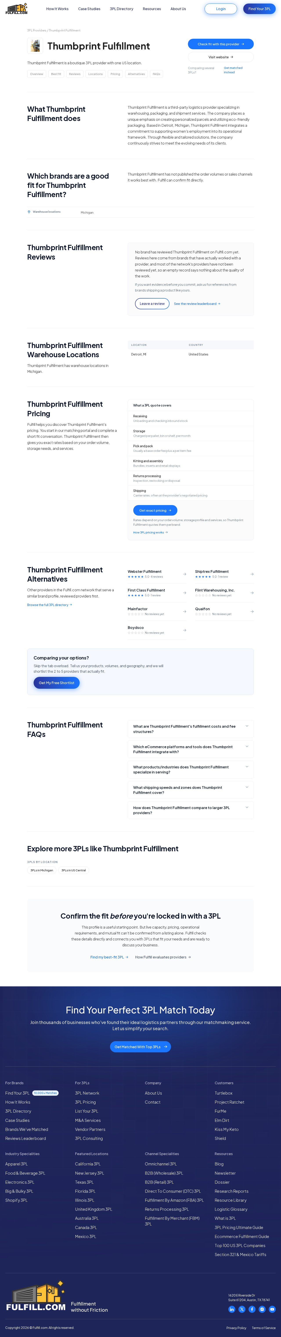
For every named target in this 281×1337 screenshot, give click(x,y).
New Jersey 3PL (89, 1173)
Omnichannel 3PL (161, 1163)
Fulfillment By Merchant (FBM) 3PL (172, 1221)
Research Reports (232, 1191)
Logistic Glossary (231, 1209)
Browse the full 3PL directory (47, 605)
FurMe (220, 1111)
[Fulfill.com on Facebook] (252, 1309)
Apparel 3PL (16, 1163)
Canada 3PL (86, 1227)
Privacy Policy (237, 1328)
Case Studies (89, 8)
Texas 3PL (84, 1182)
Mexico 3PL (85, 1236)
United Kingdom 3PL (93, 1209)
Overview (36, 74)
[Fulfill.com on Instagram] (262, 1309)
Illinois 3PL (84, 1200)
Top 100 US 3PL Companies (240, 1245)
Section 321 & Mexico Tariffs (240, 1254)
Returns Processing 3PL (167, 1209)
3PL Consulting (89, 1138)
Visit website (219, 57)
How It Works (57, 8)
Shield (220, 1138)
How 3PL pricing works (148, 532)
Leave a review (152, 303)
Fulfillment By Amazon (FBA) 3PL (174, 1200)
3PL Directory (121, 8)
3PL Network (87, 1092)
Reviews (75, 74)
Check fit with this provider (218, 44)
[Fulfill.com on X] (241, 1309)
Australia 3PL (87, 1218)
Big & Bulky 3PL (19, 1191)
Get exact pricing (152, 510)
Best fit (56, 74)
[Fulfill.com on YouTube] (272, 1309)
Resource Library (231, 1200)
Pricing (115, 74)
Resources (152, 8)
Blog (219, 1163)
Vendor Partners (90, 1129)
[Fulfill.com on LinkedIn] (231, 1309)
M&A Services (88, 1120)
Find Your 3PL (260, 8)
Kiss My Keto (227, 1129)
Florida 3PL (85, 1191)
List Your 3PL (86, 1111)
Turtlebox (223, 1092)
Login (221, 8)
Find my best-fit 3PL (107, 957)
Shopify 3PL (16, 1200)
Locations (95, 74)
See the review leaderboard (195, 303)
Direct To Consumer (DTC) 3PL (173, 1191)
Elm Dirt (222, 1120)
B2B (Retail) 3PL (159, 1182)
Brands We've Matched (26, 1129)
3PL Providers (36, 30)
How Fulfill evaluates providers (160, 957)
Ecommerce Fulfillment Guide (242, 1236)
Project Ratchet (229, 1101)
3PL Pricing (85, 1101)
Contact (152, 1101)
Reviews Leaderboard (25, 1138)
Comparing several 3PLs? (215, 70)
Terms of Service (264, 1328)
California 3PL (88, 1163)
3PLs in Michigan (42, 870)
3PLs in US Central (73, 870)
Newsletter (225, 1173)
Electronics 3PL (19, 1182)
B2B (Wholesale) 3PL (164, 1173)
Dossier (222, 1182)
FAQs (156, 74)
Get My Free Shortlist (56, 682)
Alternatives (136, 74)
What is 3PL (225, 1218)
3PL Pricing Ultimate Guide (239, 1227)
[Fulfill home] (16, 9)
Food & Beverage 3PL (25, 1173)
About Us (178, 8)
